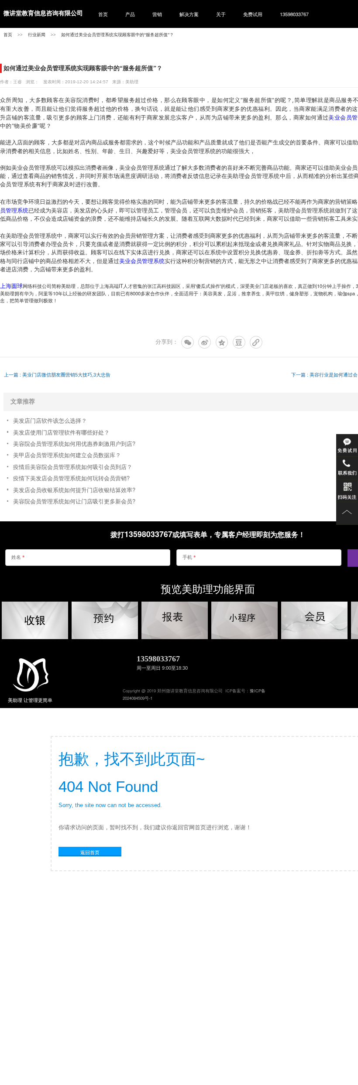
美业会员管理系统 (142, 261)
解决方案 (189, 13)
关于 (221, 13)
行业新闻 (36, 34)
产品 (130, 13)
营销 (157, 13)
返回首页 (90, 852)
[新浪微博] (204, 342)
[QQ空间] (222, 342)
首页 (103, 13)
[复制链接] (256, 342)
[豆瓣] (239, 342)
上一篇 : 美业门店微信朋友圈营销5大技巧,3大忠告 (57, 374)
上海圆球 (11, 285)
